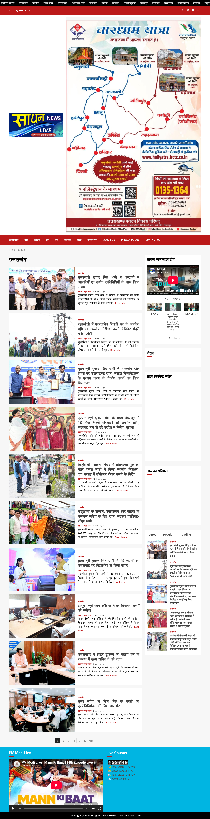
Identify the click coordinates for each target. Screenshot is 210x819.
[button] (176, 299)
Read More (121, 303)
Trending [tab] (184, 534)
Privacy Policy (130, 240)
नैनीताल (156, 3)
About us (109, 240)
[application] (56, 785)
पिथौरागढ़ (168, 3)
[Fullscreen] (99, 808)
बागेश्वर (196, 3)
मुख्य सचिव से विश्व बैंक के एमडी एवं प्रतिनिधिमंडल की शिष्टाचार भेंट (42, 710)
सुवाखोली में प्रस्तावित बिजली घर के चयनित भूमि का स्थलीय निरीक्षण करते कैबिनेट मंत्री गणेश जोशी (42, 335)
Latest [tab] (152, 534)
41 (85, 740)
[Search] (199, 240)
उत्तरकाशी (62, 3)
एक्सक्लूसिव (13, 240)
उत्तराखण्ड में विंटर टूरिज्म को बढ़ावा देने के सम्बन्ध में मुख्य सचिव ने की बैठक (42, 663)
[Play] (13, 808)
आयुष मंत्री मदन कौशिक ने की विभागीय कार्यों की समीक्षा (42, 616)
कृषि (26, 240)
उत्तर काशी (48, 3)
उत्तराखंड (23, 3)
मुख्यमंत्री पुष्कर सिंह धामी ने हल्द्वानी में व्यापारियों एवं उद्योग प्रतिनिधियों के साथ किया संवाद (42, 288)
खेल (47, 240)
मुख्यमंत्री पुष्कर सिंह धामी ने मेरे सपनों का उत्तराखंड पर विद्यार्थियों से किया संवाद (42, 569)
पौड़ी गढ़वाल (183, 3)
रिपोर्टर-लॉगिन (7, 3)
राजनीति (67, 240)
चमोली (105, 3)
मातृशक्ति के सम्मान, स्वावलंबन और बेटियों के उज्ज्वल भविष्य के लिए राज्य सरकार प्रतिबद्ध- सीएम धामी (42, 522)
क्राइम (37, 240)
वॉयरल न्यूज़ (92, 240)
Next (91, 740)
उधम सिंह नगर (78, 3)
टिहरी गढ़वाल (130, 3)
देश (56, 240)
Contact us (153, 240)
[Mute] (93, 808)
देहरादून (144, 3)
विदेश (79, 240)
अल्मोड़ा (35, 3)
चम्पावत (115, 3)
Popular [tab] (168, 534)
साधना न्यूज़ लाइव (85, 291)
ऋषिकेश (93, 3)
